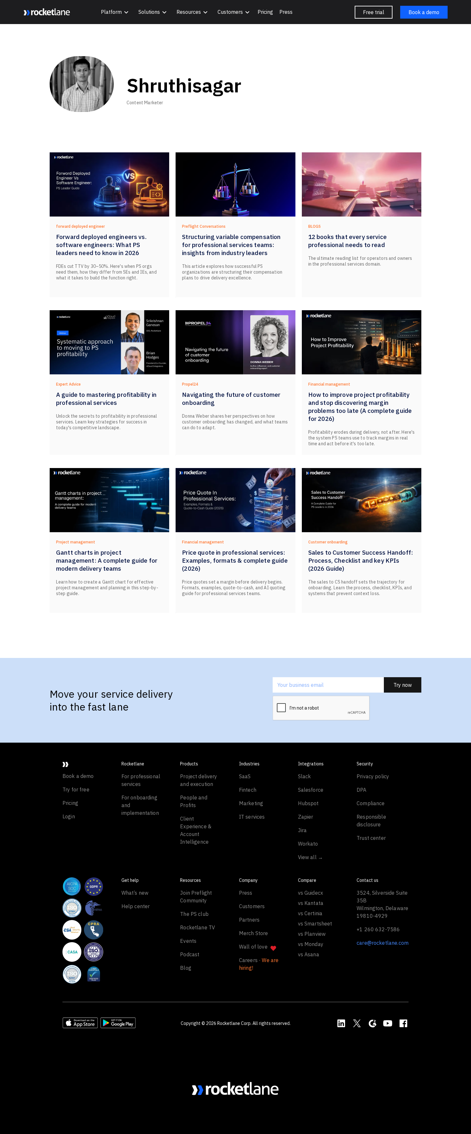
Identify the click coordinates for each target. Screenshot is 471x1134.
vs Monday (310, 944)
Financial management (329, 384)
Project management (75, 542)
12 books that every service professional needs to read (347, 241)
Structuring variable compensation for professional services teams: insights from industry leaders (231, 245)
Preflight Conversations (204, 226)
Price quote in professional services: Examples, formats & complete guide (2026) (234, 560)
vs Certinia (310, 913)
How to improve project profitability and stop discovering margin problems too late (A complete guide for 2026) (360, 406)
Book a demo (424, 12)
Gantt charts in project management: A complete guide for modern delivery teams (106, 560)
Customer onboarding (328, 542)
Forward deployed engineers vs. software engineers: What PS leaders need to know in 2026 (101, 245)
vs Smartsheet (315, 923)
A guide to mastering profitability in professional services (106, 398)
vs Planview (312, 934)
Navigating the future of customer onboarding (231, 398)
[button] (114, 12)
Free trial (373, 12)
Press (286, 12)
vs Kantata (311, 903)
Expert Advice (68, 384)
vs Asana (308, 954)
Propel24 (190, 384)
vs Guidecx (310, 893)
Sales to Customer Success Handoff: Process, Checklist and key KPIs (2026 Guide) (360, 560)
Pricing (265, 12)
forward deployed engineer (80, 226)
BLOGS (314, 226)
